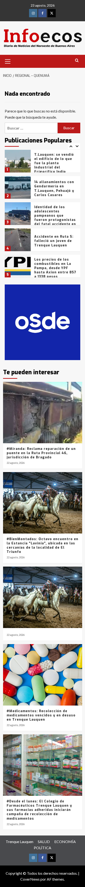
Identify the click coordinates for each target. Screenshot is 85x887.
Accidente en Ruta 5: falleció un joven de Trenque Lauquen (53, 240)
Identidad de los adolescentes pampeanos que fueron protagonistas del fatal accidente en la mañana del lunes (55, 218)
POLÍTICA (42, 847)
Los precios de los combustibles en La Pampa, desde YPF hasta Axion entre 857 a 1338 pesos (55, 268)
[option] (42, 163)
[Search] (77, 60)
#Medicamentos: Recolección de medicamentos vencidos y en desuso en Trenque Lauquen (41, 715)
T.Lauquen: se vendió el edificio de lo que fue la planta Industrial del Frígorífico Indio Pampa (54, 165)
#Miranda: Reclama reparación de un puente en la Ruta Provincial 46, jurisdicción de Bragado (41, 453)
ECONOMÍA (65, 841)
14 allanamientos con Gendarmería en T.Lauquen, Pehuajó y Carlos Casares (54, 188)
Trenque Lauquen (19, 841)
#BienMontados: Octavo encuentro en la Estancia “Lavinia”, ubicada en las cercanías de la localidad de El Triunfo (42, 545)
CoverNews (30, 879)
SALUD (44, 841)
